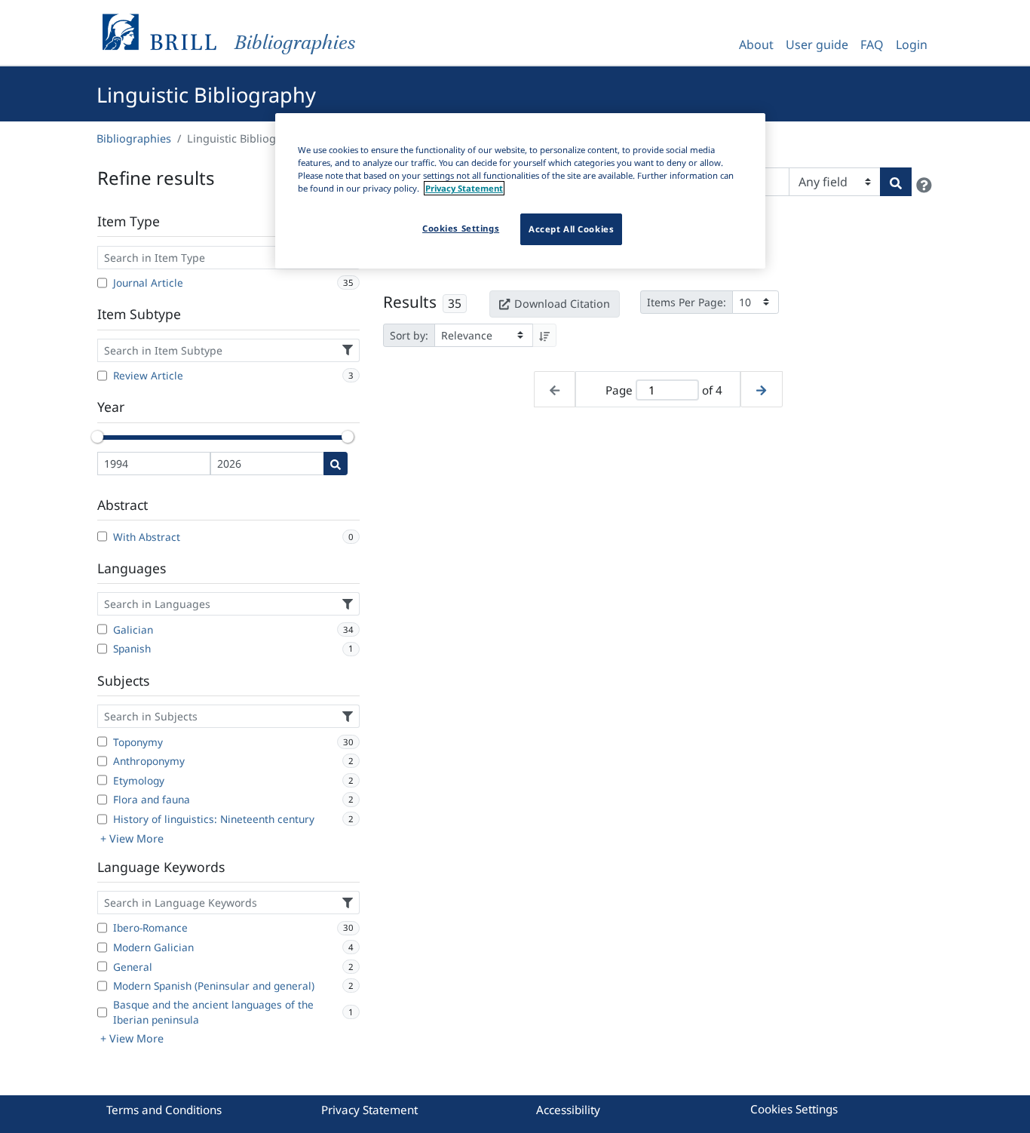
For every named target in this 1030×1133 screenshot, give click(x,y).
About (756, 44)
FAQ (872, 44)
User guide (817, 44)
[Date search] (335, 463)
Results (410, 301)
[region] (520, 191)
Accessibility (568, 1109)
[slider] (97, 437)
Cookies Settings (794, 1108)
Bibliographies (134, 138)
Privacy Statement (369, 1109)
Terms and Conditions (164, 1109)
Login (911, 44)
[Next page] (761, 389)
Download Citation (562, 303)
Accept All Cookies (571, 229)
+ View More (132, 838)
